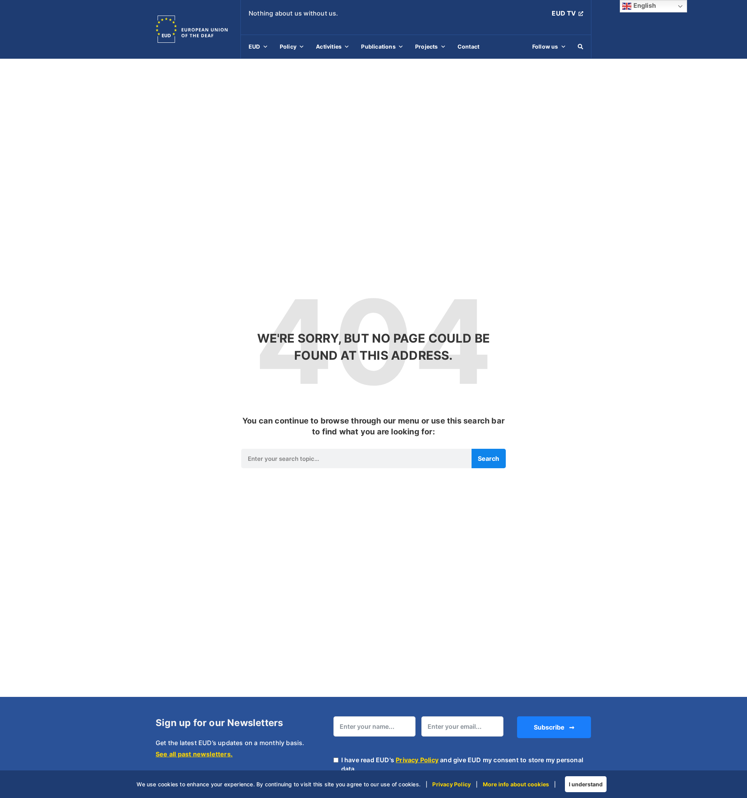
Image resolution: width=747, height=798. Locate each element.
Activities (329, 46)
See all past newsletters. (194, 754)
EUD (254, 46)
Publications (378, 46)
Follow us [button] (545, 46)
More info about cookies (516, 784)
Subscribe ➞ (554, 727)
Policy (288, 46)
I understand (586, 784)
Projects (426, 46)
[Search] (580, 46)
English (643, 5)
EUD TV (564, 13)
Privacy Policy (417, 760)
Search (488, 458)
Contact (468, 46)
